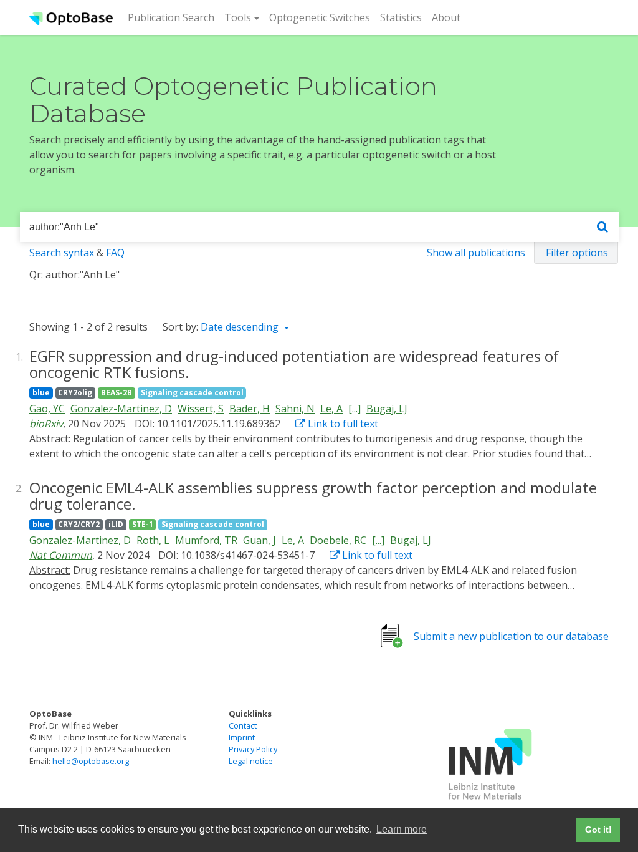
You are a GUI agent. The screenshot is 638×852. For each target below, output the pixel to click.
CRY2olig (75, 392)
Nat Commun (60, 555)
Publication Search (173, 17)
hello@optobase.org (90, 761)
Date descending (241, 327)
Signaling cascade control (192, 392)
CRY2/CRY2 (79, 524)
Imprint (242, 737)
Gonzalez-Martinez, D (121, 408)
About (446, 17)
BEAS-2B (116, 392)
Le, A (331, 408)
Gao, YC (47, 408)
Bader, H (249, 408)
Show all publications (476, 252)
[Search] (602, 227)
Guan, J (259, 540)
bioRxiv (46, 423)
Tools (237, 17)
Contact (243, 725)
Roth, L (152, 540)
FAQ (115, 252)
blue (41, 392)
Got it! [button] (598, 830)
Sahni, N (295, 408)
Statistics (401, 17)
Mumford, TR (206, 540)
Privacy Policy (253, 749)
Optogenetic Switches (319, 17)
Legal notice (251, 761)
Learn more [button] (401, 829)
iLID (115, 524)
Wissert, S (201, 408)
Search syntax (61, 252)
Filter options (577, 252)
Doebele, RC (338, 540)
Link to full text (341, 423)
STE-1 (142, 524)
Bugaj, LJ (386, 408)
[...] (354, 408)
